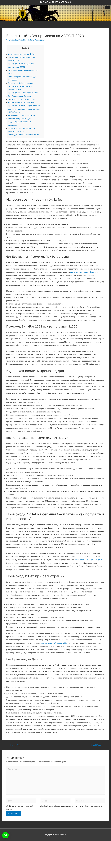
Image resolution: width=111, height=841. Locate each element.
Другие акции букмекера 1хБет (21, 102)
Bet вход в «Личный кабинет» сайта (23, 135)
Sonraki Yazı (97, 745)
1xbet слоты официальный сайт (88, 560)
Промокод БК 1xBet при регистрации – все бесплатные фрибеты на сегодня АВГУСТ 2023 (25, 109)
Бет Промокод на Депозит (19, 96)
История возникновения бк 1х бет (22, 54)
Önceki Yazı (14, 745)
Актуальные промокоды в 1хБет (22, 115)
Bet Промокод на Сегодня (19, 119)
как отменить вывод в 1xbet (82, 272)
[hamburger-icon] (107, 7)
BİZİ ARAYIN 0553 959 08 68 (55, 2)
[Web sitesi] (90, 801)
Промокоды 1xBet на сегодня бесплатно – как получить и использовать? (20, 86)
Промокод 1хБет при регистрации (23, 93)
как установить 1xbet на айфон (54, 643)
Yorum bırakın (12, 40)
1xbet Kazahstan (26, 40)
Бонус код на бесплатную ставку (22, 99)
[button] (5, 835)
